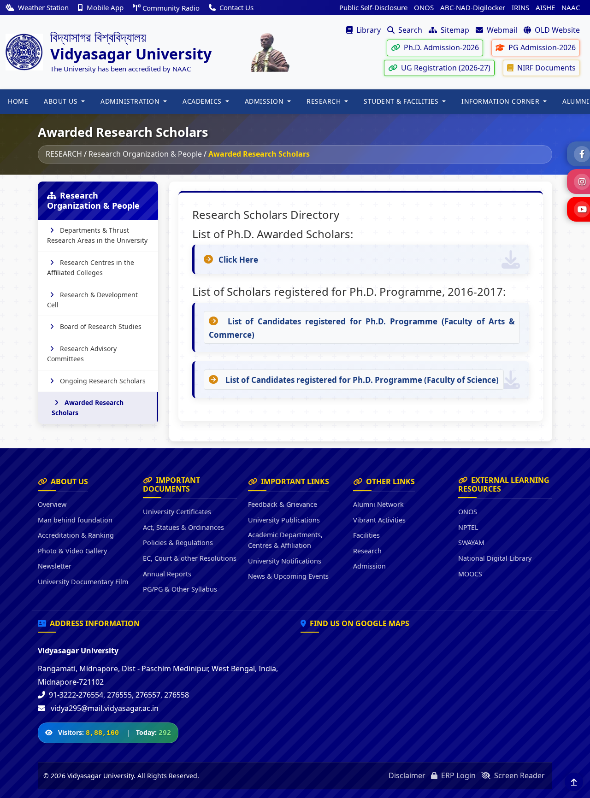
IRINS (520, 7)
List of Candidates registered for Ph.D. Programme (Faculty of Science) (361, 380)
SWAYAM (471, 542)
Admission (369, 566)
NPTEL (468, 527)
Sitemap (454, 30)
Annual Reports (167, 573)
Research (367, 550)
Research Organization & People (145, 154)
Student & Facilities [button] (402, 101)
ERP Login (457, 775)
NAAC (570, 7)
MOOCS (470, 573)
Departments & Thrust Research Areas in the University (97, 235)
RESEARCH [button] (325, 101)
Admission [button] (265, 101)
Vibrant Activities (379, 520)
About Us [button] (62, 101)
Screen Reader (518, 775)
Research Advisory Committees (82, 353)
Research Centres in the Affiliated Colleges (90, 267)
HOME (18, 101)
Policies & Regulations (178, 542)
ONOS (424, 7)
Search (409, 30)
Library (367, 30)
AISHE (545, 7)
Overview (52, 504)
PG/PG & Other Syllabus (180, 589)
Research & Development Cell (92, 299)
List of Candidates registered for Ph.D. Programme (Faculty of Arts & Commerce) (362, 328)
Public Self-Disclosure (373, 7)
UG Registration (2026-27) (444, 68)
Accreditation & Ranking (76, 535)
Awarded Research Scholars (88, 407)
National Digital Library (494, 558)
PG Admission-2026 (541, 47)
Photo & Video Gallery (72, 550)
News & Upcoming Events (288, 576)
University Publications (284, 520)
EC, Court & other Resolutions (189, 558)
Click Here (238, 259)
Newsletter (54, 566)
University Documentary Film (83, 581)
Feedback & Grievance (282, 504)
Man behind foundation (75, 520)
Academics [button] (203, 101)
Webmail (501, 30)
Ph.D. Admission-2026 (440, 47)
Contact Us (236, 7)
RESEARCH (64, 154)
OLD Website (556, 30)
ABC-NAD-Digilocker (472, 7)
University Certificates (177, 511)
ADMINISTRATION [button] (131, 101)
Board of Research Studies (101, 326)
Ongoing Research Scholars (103, 380)
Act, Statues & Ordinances (183, 527)
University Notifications (284, 561)
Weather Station (43, 7)
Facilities (366, 535)
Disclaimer (407, 775)
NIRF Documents (545, 68)
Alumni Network (378, 504)
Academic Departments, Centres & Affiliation (285, 540)
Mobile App (105, 7)
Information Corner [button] (501, 101)
